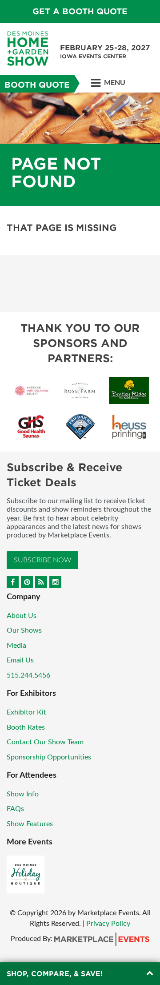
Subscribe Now (42, 560)
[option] (80, 149)
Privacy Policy (108, 923)
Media (16, 645)
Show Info (23, 794)
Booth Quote (37, 84)
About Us (21, 615)
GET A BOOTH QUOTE (80, 11)
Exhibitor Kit (26, 712)
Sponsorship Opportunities (49, 757)
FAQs (15, 808)
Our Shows (24, 630)
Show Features (30, 824)
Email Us (20, 660)
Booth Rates (26, 727)
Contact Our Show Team (45, 742)
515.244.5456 (28, 675)
